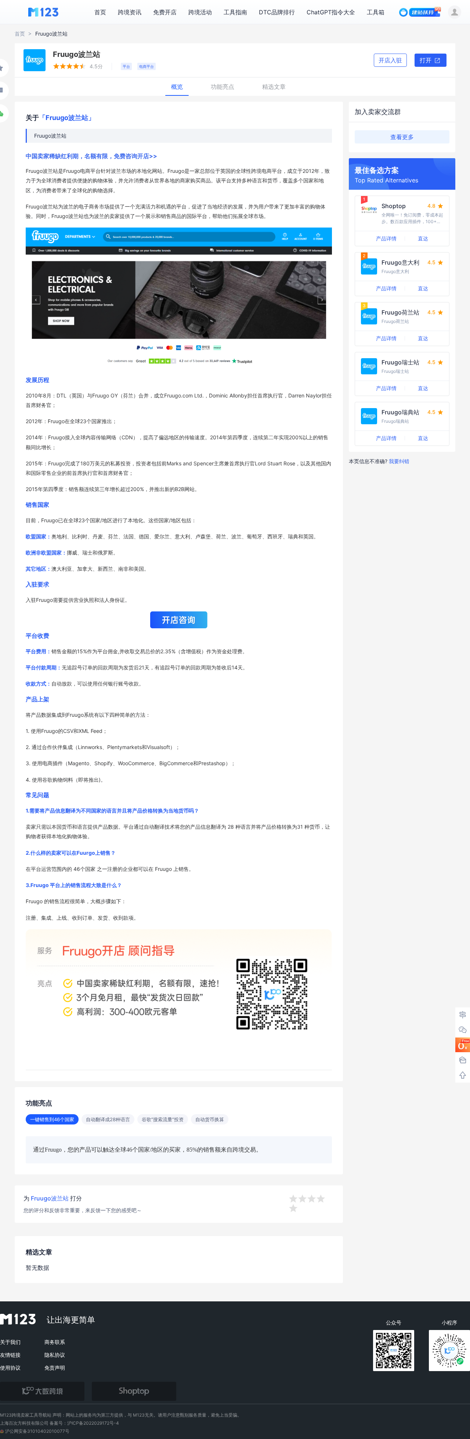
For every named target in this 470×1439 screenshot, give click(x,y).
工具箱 (375, 12)
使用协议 (10, 1367)
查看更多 (402, 137)
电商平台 (146, 66)
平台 (126, 66)
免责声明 (54, 1367)
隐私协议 (54, 1355)
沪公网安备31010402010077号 (37, 1431)
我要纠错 (399, 461)
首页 (100, 12)
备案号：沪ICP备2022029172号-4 (84, 1423)
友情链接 (10, 1355)
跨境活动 (200, 12)
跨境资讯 (129, 12)
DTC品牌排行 (277, 12)
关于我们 (10, 1342)
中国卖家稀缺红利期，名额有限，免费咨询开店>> (91, 156)
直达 (423, 238)
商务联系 (54, 1342)
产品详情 (386, 238)
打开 (426, 60)
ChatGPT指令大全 (331, 12)
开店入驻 (390, 60)
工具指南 (235, 12)
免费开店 (165, 12)
